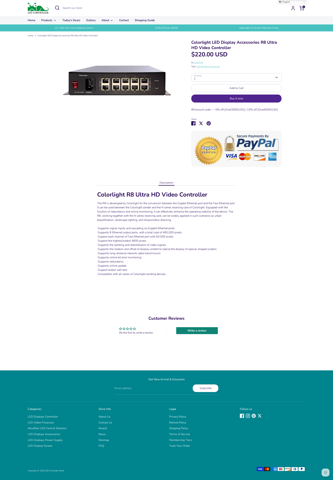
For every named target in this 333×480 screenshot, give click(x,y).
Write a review (196, 331)
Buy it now (236, 98)
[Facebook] (242, 416)
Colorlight (198, 62)
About (105, 20)
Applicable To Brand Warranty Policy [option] (259, 27)
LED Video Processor (41, 422)
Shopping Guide (145, 20)
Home (31, 20)
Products (47, 20)
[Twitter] (260, 416)
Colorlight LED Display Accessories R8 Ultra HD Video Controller (67, 35)
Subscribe (206, 388)
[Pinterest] (254, 416)
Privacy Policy (177, 417)
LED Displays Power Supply (45, 440)
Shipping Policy (178, 428)
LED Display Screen (40, 446)
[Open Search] (57, 7)
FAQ (101, 446)
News (102, 434)
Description (166, 183)
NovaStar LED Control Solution (47, 428)
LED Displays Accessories (44, 434)
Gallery (91, 20)
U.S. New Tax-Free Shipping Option (74, 27)
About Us (104, 417)
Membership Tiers (180, 440)
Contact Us (105, 422)
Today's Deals (71, 20)
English (286, 2)
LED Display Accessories (208, 66)
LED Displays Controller (43, 417)
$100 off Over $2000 (166, 27)
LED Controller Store (54, 470)
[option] (74, 27)
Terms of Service (179, 434)
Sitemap (104, 440)
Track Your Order (179, 446)
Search (103, 428)
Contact (124, 20)
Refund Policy (177, 422)
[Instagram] (248, 416)
